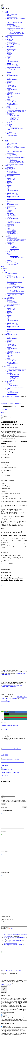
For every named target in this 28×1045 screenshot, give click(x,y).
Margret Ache (4, 412)
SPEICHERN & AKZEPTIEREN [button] (9, 1036)
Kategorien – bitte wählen (7, 919)
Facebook (8, 698)
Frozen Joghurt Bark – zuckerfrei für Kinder (14, 937)
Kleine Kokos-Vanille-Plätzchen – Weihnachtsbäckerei (12, 762)
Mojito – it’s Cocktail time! (10, 943)
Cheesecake (3, 725)
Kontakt (20, 1)
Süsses (19, 403)
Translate (12, 928)
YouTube (21, 698)
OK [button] (17, 983)
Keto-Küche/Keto (14, 396)
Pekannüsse (15, 725)
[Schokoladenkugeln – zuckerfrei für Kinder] (6, 769)
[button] (12, 712)
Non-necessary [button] (4, 1024)
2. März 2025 (4, 409)
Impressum (3, 1)
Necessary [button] (3, 1013)
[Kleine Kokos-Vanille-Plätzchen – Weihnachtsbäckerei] (10, 759)
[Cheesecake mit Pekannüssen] (5, 729)
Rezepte (7, 396)
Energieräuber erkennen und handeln (13, 940)
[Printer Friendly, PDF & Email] (5, 711)
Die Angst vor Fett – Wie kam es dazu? (13, 944)
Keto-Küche (9, 725)
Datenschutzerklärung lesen (7, 984)
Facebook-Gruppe (5, 701)
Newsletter (3, 2)
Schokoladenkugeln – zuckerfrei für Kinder (10, 772)
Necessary (5, 1015)
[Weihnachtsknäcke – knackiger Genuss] (11, 749)
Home (2, 396)
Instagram (14, 698)
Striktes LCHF (13, 403)
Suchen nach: (4, 807)
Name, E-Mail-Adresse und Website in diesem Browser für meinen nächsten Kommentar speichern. (13, 801)
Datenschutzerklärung (12, 1)
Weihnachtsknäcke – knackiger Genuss (9, 751)
